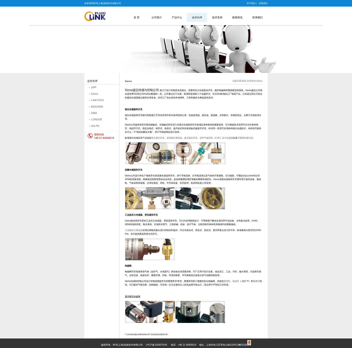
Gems (94, 93)
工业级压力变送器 (133, 230)
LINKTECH (97, 100)
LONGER (96, 119)
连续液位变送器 (174, 138)
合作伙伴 (251, 81)
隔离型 (256, 281)
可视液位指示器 (245, 138)
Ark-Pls (95, 125)
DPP (93, 87)
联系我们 (263, 3)
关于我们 (251, 3)
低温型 (235, 281)
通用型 (227, 281)
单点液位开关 (157, 138)
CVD (216, 138)
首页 (244, 81)
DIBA (94, 113)
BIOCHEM (97, 106)
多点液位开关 (190, 138)
